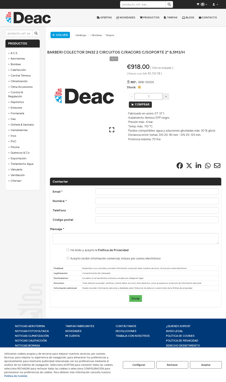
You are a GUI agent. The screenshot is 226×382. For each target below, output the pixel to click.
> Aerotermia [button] (16, 58)
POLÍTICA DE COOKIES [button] (180, 335)
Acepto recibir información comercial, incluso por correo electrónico (115, 258)
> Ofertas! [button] (15, 180)
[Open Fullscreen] (111, 129)
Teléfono (59, 210)
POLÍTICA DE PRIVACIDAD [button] (182, 340)
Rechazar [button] (172, 364)
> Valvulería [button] (15, 169)
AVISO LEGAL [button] (174, 331)
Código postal (63, 219)
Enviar (136, 298)
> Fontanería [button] (16, 113)
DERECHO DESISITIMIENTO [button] (183, 345)
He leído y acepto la (99, 250)
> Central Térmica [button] (19, 75)
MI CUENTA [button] (72, 335)
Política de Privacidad (113, 250)
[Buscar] (169, 4)
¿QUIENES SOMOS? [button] (178, 326)
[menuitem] (104, 17)
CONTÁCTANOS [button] (126, 326)
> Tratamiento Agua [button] (20, 163)
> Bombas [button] (14, 64)
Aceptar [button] (206, 364)
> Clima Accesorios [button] (20, 86)
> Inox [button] (12, 135)
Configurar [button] (138, 364)
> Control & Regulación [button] (15, 94)
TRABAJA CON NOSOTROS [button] (133, 335)
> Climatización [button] (18, 81)
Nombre (60, 201)
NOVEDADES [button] (73, 331)
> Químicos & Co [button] (19, 152)
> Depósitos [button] (16, 102)
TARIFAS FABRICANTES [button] (79, 326)
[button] (30, 17)
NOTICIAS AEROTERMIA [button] (30, 326)
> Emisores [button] (15, 107)
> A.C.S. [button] (13, 53)
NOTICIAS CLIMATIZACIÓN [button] (32, 335)
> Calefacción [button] (17, 70)
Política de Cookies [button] (15, 376)
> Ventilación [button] (16, 175)
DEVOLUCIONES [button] (126, 331)
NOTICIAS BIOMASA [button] (27, 345)
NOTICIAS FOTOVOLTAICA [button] (32, 331)
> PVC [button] (12, 141)
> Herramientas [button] (18, 130)
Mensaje (57, 229)
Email (58, 191)
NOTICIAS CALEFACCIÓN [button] (31, 340)
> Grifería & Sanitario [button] (21, 124)
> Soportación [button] (17, 158)
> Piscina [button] (13, 147)
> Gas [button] (12, 119)
